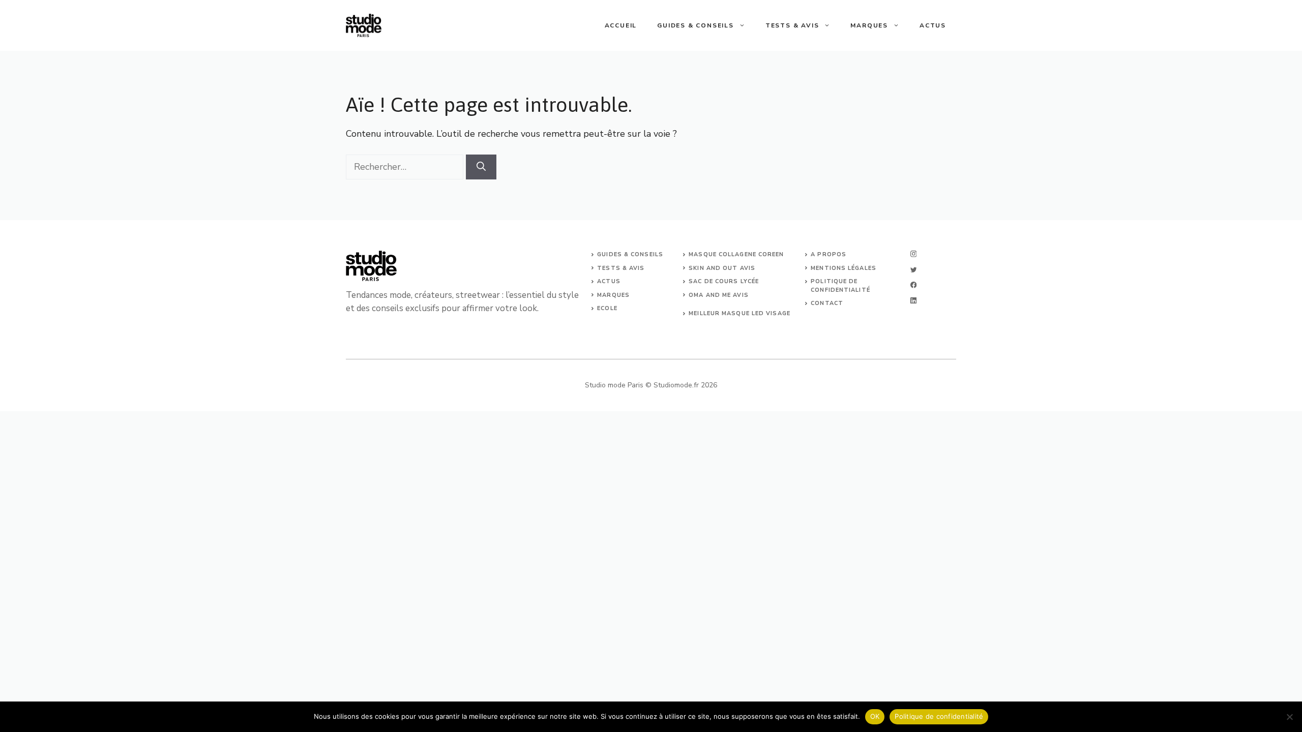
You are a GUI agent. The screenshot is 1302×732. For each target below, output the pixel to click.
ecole (607, 308)
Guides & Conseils (695, 25)
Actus (933, 25)
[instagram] (913, 254)
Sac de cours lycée (724, 281)
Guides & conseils (630, 254)
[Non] (1289, 717)
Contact (827, 303)
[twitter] (913, 269)
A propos (828, 254)
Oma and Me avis (719, 295)
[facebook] (913, 285)
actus (608, 281)
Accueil (621, 25)
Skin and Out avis (722, 268)
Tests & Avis (792, 25)
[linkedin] (913, 300)
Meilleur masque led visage (739, 313)
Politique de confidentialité (939, 716)
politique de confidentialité (840, 286)
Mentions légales (843, 268)
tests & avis (620, 268)
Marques (869, 25)
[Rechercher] (481, 167)
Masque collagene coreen (736, 254)
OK (875, 716)
